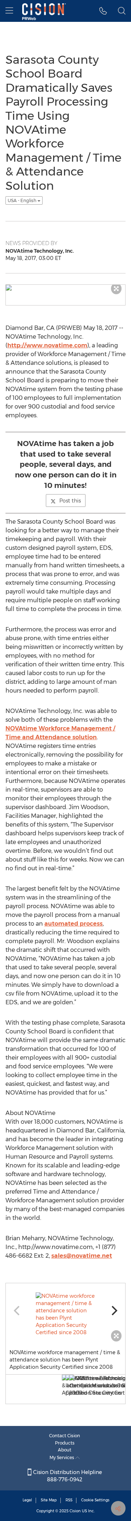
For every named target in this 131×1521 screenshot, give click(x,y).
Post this (70, 500)
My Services (62, 1457)
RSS (69, 1500)
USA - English (22, 200)
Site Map (49, 1500)
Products (65, 1443)
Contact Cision (64, 1435)
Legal (27, 1500)
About (64, 1450)
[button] (103, 11)
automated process (73, 923)
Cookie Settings (95, 1500)
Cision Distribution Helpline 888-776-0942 (67, 1476)
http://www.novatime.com (47, 345)
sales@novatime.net (81, 1255)
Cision (75, 1511)
